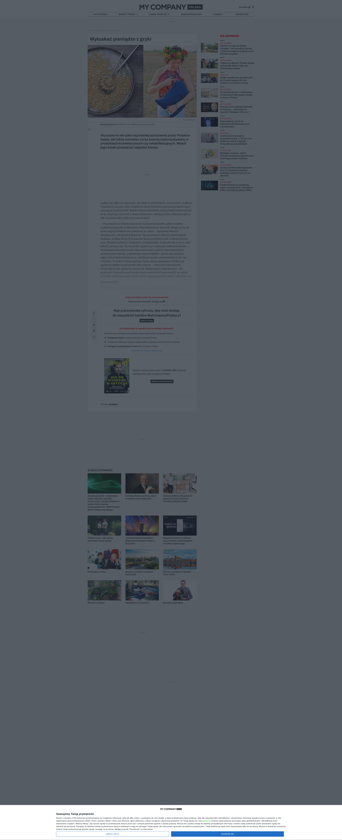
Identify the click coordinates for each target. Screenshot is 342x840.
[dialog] (171, 822)
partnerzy (207, 821)
